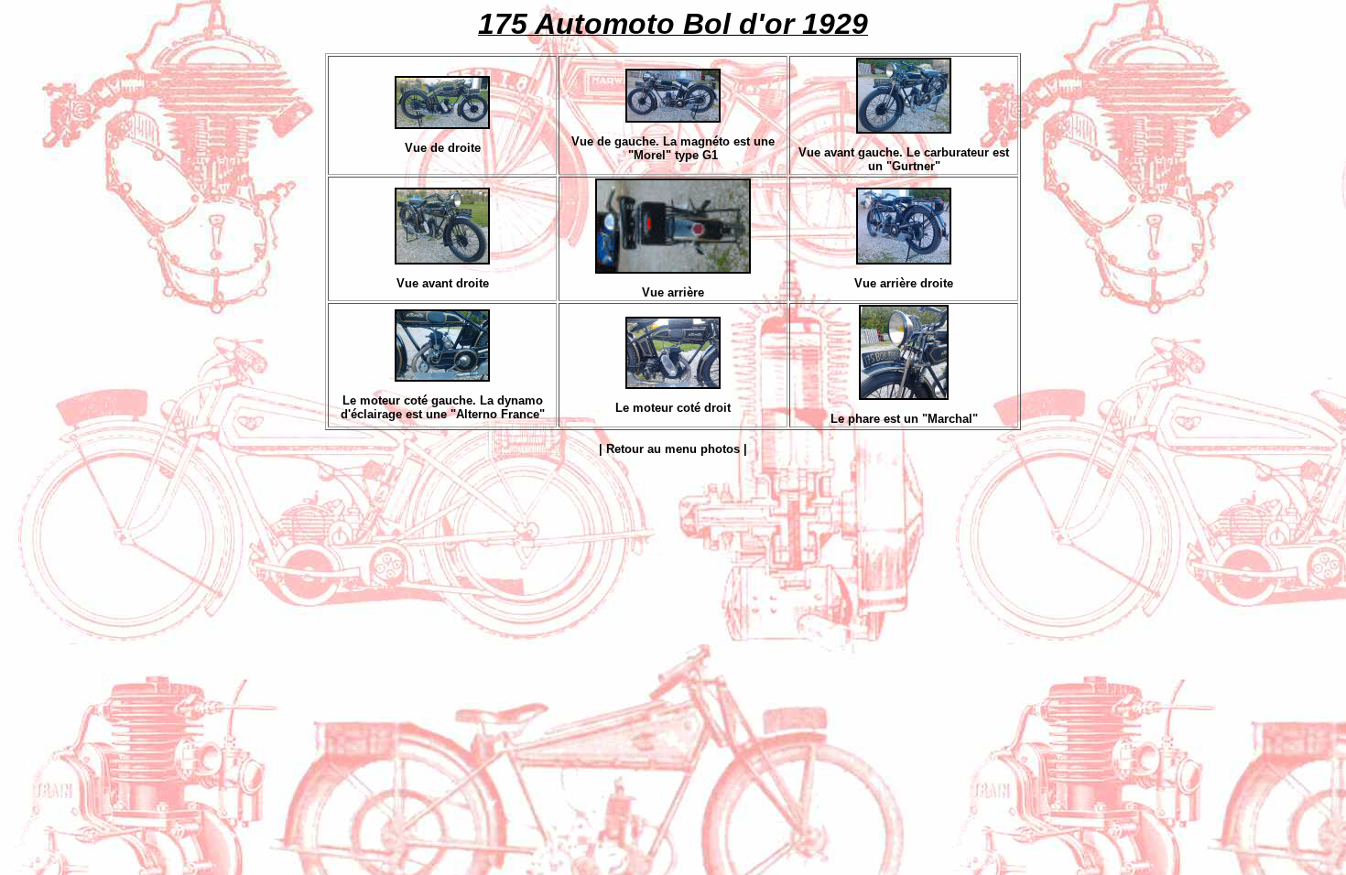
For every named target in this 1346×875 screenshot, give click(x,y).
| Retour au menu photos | (673, 449)
